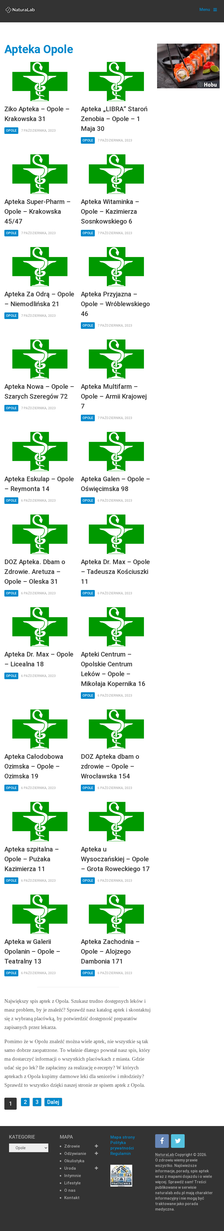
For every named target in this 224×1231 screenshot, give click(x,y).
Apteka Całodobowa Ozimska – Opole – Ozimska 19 (33, 766)
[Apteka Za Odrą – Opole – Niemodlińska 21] (39, 267)
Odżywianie (75, 1153)
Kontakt (71, 1197)
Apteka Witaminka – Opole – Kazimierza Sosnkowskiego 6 (110, 211)
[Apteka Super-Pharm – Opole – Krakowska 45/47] (39, 174)
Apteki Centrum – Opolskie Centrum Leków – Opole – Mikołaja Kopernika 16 (113, 669)
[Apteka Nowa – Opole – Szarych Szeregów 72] (39, 359)
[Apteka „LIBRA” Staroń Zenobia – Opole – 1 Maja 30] (116, 81)
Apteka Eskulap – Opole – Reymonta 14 (39, 484)
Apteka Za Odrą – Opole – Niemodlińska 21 (39, 299)
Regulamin (120, 1153)
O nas (69, 1190)
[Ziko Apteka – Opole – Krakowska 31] (39, 81)
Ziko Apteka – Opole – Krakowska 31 (37, 114)
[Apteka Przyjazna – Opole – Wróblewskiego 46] (116, 267)
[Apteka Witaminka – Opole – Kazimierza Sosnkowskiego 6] (116, 174)
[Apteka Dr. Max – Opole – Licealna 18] (39, 627)
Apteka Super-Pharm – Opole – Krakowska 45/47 (37, 211)
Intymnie (72, 1175)
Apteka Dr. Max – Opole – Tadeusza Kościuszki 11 (115, 571)
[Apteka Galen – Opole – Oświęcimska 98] (116, 451)
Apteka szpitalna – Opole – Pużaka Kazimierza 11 (31, 859)
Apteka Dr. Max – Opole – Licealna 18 (38, 659)
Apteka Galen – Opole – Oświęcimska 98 (115, 484)
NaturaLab (164, 1154)
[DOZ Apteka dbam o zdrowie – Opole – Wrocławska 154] (116, 729)
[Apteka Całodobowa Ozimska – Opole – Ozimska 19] (39, 729)
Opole (11, 131)
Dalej (53, 1102)
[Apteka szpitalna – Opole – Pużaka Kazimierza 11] (39, 821)
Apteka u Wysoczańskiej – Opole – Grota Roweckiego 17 (115, 859)
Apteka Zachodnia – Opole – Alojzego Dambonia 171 (110, 951)
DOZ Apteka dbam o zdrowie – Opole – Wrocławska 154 (110, 766)
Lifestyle (72, 1183)
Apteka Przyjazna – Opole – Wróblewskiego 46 (115, 304)
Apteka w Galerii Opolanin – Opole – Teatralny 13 (32, 951)
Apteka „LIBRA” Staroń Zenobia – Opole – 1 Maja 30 (114, 119)
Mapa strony (122, 1137)
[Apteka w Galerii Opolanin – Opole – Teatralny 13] (39, 914)
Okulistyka (74, 1160)
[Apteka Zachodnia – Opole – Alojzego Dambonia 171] (116, 914)
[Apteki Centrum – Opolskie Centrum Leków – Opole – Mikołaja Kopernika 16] (116, 627)
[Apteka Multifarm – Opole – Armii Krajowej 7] (116, 359)
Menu (204, 9)
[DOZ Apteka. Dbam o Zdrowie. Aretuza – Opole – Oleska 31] (39, 534)
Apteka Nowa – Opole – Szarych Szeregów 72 (39, 391)
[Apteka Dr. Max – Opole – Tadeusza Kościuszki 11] (116, 534)
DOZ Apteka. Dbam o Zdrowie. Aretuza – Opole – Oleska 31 (34, 571)
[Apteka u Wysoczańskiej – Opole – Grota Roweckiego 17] (116, 821)
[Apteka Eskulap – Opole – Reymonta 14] (39, 451)
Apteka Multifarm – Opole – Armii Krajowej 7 (114, 396)
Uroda (70, 1168)
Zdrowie (72, 1146)
